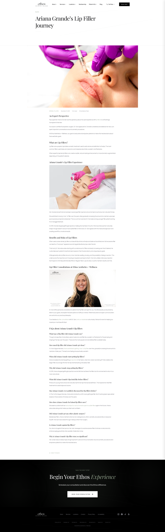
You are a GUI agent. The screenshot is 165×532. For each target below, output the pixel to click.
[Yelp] (129, 514)
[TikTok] (125, 514)
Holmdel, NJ (74, 522)
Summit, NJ (107, 522)
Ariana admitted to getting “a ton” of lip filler (76, 348)
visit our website (81, 319)
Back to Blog (55, 453)
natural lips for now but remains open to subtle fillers (81, 405)
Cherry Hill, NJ (58, 522)
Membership (82, 4)
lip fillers (98, 120)
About (54, 4)
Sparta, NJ (100, 522)
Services (62, 4)
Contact (83, 514)
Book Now (124, 4)
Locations (72, 4)
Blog (101, 4)
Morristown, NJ (83, 522)
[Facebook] (122, 514)
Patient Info (92, 4)
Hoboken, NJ (66, 522)
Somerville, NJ (92, 522)
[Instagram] (118, 514)
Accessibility (101, 514)
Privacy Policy (91, 514)
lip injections (73, 360)
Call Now (110, 4)
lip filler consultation (63, 319)
